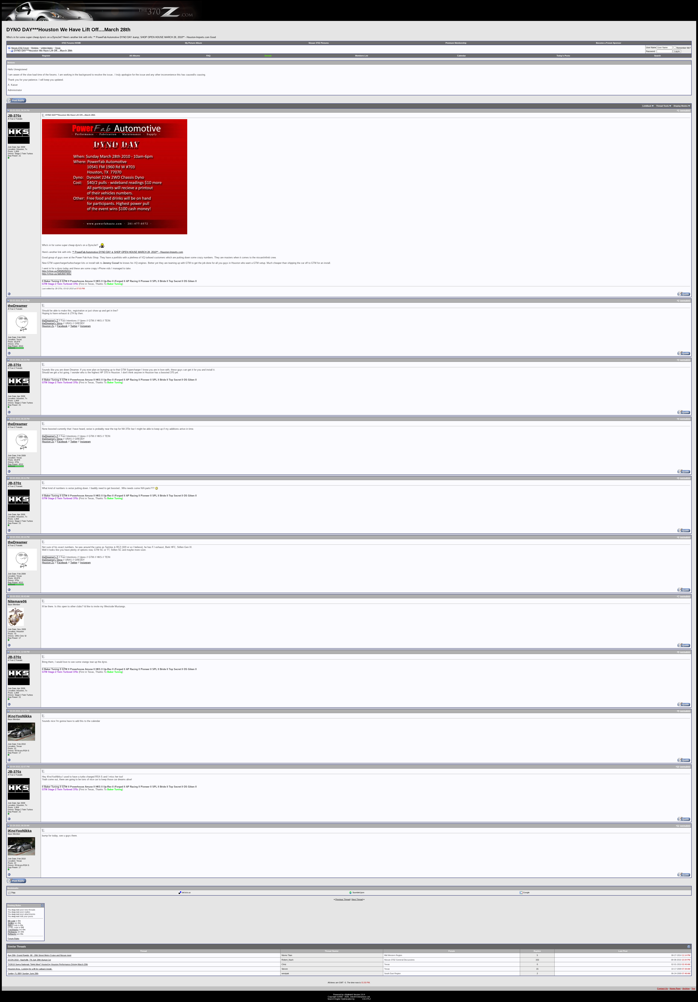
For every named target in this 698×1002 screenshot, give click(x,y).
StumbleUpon (358, 892)
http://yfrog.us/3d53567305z (56, 274)
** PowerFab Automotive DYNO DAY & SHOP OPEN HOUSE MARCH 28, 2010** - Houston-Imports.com (127, 252)
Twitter (73, 326)
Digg (13, 892)
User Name (651, 47)
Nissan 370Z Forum (20, 48)
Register (46, 56)
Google (526, 892)
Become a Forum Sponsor (608, 43)
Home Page (675, 988)
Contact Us (662, 988)
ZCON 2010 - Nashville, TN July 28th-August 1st (29, 960)
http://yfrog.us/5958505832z (56, 271)
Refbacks (12, 934)
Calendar (461, 56)
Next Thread (357, 899)
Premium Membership (456, 43)
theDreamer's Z (50, 320)
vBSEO (358, 999)
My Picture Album (193, 43)
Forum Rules (13, 938)
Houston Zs (48, 326)
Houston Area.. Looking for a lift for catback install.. (30, 969)
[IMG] (10, 925)
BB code (11, 921)
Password (650, 51)
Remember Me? (684, 48)
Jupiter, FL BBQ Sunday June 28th (23, 973)
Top (693, 988)
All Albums (134, 56)
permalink (685, 110)
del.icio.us (186, 892)
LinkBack (646, 106)
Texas (58, 48)
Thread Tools (662, 106)
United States (47, 48)
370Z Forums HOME (71, 43)
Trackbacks (13, 930)
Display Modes (681, 106)
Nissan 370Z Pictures (319, 43)
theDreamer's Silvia (52, 323)
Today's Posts (563, 56)
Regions (35, 48)
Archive (686, 988)
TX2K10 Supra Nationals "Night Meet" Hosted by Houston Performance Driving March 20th (48, 964)
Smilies (11, 923)
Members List (361, 56)
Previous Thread (342, 899)
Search (657, 56)
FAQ (208, 56)
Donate (268, 56)
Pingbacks (12, 932)
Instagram (85, 326)
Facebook (62, 326)
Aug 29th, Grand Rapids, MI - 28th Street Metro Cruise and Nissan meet (39, 955)
